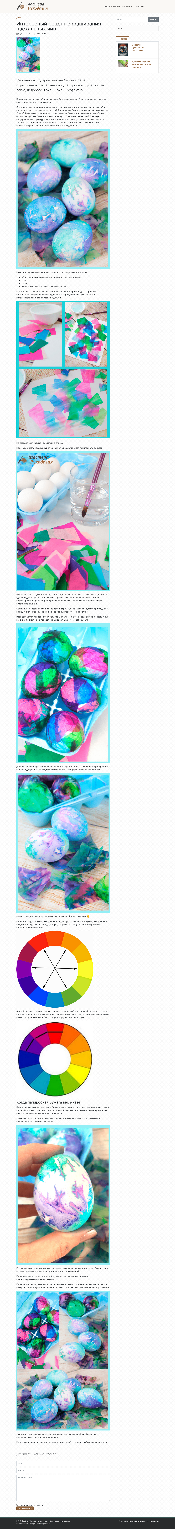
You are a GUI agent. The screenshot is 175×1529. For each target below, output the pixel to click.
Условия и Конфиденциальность (133, 1521)
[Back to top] (170, 1524)
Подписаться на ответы (31, 1505)
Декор (120, 28)
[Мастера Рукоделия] (32, 6)
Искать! (153, 19)
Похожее (122, 38)
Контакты (154, 1521)
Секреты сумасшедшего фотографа (139, 47)
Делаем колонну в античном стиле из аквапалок (141, 64)
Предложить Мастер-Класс (117, 7)
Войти (139, 7)
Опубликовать (25, 1508)
